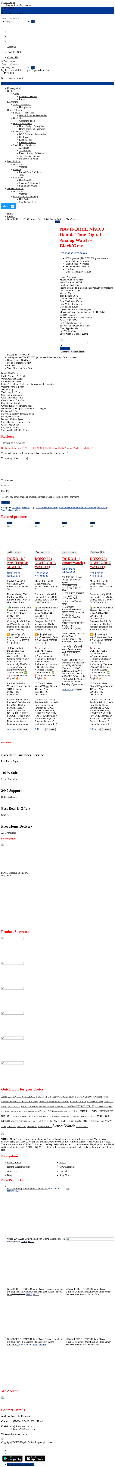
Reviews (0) (24, 354)
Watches (23, 166)
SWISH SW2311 (82, 1127)
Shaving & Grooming (29, 183)
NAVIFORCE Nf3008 (64, 1097)
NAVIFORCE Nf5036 (27, 1101)
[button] (5, 206)
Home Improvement (22, 123)
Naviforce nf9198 (18, 1116)
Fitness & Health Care (23, 112)
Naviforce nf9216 (36, 1121)
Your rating (7, 458)
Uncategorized (14, 88)
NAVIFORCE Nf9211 (19, 1121)
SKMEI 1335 (74, 1121)
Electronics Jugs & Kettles (31, 153)
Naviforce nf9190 (44, 1111)
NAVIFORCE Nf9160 (47, 507)
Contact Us (64, 1171)
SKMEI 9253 (32, 1127)
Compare (65, 352)
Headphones (25, 107)
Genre (16, 93)
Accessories (18, 164)
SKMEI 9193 (21, 1127)
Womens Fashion (15, 188)
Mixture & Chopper (28, 158)
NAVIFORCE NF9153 (46, 1106)
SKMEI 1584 (86, 1120)
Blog (9, 1175)
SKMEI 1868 (11, 1127)
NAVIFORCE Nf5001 (83, 1097)
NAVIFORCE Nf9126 (29, 1106)
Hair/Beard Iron (26, 180)
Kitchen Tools (25, 139)
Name (5, 485)
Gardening (18, 118)
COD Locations (67, 1166)
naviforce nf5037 (45, 1102)
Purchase (65, 349)
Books (10, 91)
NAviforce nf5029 (8, 1102)
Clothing (17, 169)
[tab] (12, 354)
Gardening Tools (27, 120)
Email (5, 491)
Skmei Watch (63, 1125)
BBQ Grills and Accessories (32, 134)
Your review (8, 480)
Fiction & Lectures (28, 96)
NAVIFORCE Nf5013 (100, 1097)
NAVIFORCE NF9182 (9, 1111)
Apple (4, 1097)
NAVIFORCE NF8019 (60, 1102)
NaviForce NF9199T (34, 1116)
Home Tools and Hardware (32, 129)
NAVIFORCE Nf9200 (51, 1116)
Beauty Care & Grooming (25, 196)
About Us (11, 1171)
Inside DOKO (14, 1162)
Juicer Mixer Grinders (29, 156)
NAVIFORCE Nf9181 (103, 1106)
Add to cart (12, 729)
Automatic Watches (14, 1097)
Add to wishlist (77, 352)
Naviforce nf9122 (13, 1107)
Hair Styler (24, 199)
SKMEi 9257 (45, 1126)
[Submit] (33, 21)
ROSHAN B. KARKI (57, 1121)
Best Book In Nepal (28, 1097)
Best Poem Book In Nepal (45, 1097)
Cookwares (24, 137)
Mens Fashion (14, 161)
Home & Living (14, 110)
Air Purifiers (25, 150)
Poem (22, 99)
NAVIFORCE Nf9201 (68, 1116)
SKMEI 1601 (99, 1121)
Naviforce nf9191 (62, 1111)
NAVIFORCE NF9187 (25, 1111)
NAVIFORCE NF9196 (84, 1111)
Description (12, 354)
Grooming (18, 177)
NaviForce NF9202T (85, 1116)
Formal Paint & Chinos (30, 172)
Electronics (12, 102)
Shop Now (64, 1175)
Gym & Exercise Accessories (33, 115)
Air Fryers (24, 148)
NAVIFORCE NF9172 (82, 1106)
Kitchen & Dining (21, 131)
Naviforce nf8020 (78, 1101)
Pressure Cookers (27, 142)
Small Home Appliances (24, 145)
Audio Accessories (22, 104)
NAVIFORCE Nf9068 (95, 1102)
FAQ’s (62, 1162)
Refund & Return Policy (18, 1166)
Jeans (21, 175)
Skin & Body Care (28, 185)
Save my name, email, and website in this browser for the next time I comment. (42, 497)
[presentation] (2, 925)
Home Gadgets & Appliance (32, 126)
